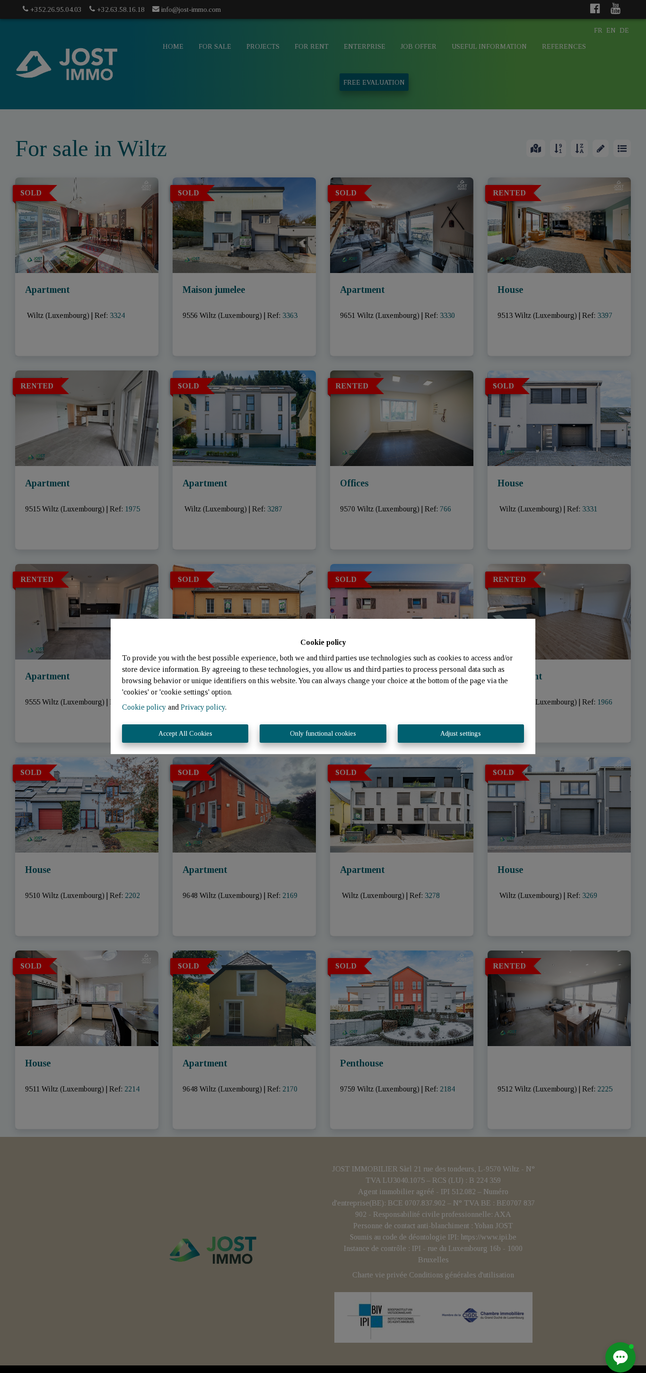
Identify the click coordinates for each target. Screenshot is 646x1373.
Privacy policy (203, 707)
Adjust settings (460, 733)
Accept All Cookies (185, 733)
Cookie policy (144, 707)
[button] (620, 1357)
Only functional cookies (323, 733)
